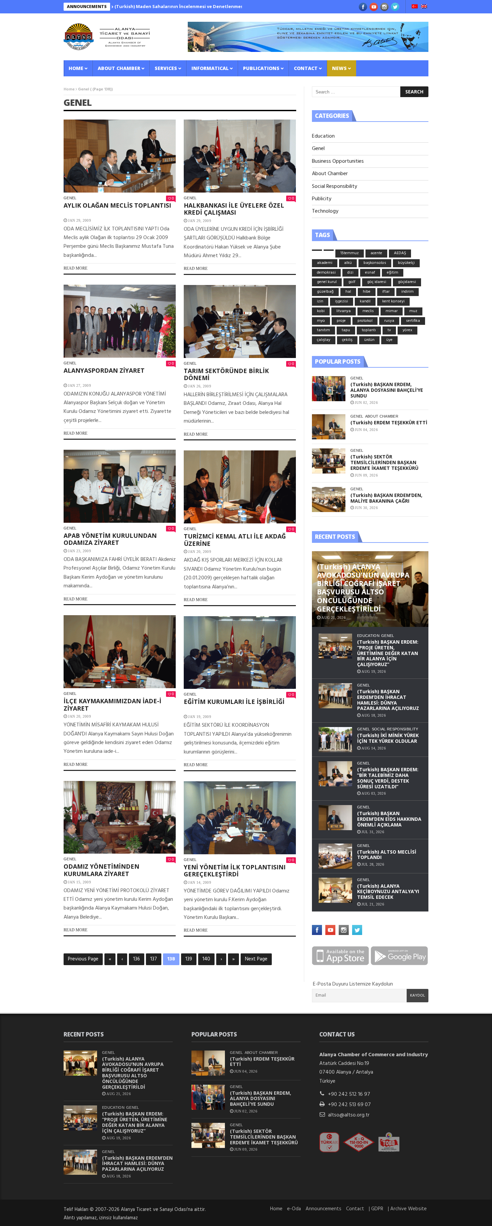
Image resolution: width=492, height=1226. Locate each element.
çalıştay (323, 340)
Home (76, 68)
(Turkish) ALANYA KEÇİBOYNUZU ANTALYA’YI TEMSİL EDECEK (388, 891)
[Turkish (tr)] (415, 7)
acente (376, 253)
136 (136, 959)
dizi (350, 272)
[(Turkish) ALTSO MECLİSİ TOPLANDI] (335, 856)
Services (166, 68)
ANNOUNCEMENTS (87, 6)
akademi (324, 263)
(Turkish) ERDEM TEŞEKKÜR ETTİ (388, 422)
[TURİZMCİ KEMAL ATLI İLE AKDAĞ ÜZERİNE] (240, 486)
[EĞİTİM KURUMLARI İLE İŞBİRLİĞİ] (240, 652)
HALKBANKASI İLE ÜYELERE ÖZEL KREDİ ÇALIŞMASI (234, 209)
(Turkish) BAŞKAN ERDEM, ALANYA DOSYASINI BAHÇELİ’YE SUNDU (386, 390)
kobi (321, 311)
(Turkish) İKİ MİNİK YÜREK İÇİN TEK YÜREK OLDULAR (388, 738)
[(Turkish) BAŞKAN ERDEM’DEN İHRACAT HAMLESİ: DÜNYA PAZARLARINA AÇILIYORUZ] (335, 695)
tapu (346, 330)
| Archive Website (407, 1209)
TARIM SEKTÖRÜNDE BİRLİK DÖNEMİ (226, 374)
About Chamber (119, 68)
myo (321, 320)
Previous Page (83, 959)
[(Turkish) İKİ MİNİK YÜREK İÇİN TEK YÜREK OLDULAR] (335, 739)
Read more (75, 268)
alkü (348, 263)
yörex (407, 330)
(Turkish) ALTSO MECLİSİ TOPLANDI (386, 855)
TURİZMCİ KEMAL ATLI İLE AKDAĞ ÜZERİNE (235, 540)
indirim (407, 291)
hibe (367, 291)
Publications (261, 68)
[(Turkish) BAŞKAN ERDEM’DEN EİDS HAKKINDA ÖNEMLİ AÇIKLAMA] (335, 817)
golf (351, 282)
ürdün (369, 340)
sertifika (413, 320)
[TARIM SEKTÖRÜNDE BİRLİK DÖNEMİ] (240, 321)
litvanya (343, 311)
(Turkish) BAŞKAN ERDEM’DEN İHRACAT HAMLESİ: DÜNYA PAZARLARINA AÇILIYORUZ (388, 699)
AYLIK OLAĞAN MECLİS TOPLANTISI (117, 205)
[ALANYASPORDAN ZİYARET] (120, 321)
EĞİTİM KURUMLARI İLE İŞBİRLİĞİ (234, 702)
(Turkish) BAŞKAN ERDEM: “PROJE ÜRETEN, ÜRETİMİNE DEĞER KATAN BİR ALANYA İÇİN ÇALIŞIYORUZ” (387, 653)
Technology (325, 211)
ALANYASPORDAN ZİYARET (104, 370)
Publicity (321, 199)
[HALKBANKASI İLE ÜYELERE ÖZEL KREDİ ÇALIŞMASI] (240, 156)
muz (413, 311)
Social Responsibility (334, 186)
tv (389, 330)
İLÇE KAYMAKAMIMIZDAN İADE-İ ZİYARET (112, 704)
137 (153, 959)
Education (323, 136)
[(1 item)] (317, 250)
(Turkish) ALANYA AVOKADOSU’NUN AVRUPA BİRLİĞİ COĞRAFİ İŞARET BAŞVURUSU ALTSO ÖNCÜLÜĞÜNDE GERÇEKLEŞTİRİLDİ (133, 1073)
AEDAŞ (400, 253)
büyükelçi (406, 263)
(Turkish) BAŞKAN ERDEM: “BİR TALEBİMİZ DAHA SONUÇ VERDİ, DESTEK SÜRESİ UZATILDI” (387, 777)
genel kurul (327, 282)
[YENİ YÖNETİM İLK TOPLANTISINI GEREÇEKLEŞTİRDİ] (240, 817)
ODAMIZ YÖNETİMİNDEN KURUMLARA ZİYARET (101, 870)
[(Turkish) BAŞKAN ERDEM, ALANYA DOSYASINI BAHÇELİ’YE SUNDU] (328, 388)
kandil (365, 301)
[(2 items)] (329, 250)
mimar (392, 311)
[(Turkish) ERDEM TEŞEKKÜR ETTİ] (328, 426)
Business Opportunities (338, 161)
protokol (365, 320)
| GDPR (376, 1209)
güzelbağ (325, 291)
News (339, 68)
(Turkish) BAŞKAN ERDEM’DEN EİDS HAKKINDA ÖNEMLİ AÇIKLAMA (389, 819)
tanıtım (323, 330)
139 (188, 959)
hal (348, 291)
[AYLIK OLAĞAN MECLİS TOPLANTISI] (120, 156)
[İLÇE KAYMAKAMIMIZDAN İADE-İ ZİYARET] (120, 651)
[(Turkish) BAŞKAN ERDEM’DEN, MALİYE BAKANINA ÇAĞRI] (328, 499)
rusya (389, 320)
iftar (386, 291)
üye (389, 340)
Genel (70, 198)
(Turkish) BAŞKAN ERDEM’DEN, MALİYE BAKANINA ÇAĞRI (386, 498)
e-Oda (294, 1209)
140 (206, 959)
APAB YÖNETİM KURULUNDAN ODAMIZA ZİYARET (110, 539)
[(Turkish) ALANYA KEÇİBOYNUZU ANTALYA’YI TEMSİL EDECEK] (335, 890)
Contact (306, 68)
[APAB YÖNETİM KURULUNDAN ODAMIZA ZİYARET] (120, 486)
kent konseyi (393, 301)
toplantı (369, 330)
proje (341, 320)
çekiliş (347, 340)
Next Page (256, 959)
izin (320, 301)
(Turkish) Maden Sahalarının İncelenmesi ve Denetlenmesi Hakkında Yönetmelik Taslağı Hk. (173, 6)
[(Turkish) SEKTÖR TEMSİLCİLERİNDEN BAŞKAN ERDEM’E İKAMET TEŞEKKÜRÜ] (328, 461)
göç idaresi (376, 282)
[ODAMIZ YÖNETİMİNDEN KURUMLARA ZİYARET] (120, 817)
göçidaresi (407, 282)
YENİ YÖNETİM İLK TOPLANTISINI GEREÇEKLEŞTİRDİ (234, 870)
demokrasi (326, 272)
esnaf (370, 272)
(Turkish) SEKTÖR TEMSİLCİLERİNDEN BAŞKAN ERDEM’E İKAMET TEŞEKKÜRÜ (384, 462)
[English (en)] (424, 7)
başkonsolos (374, 263)
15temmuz (349, 253)
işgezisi (341, 301)
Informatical (210, 68)
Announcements (323, 1209)
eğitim (392, 272)
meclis (368, 311)
